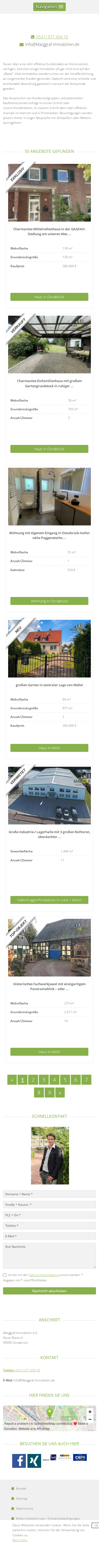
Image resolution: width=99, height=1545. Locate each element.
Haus (49, 296)
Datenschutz (24, 1508)
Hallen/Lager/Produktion (49, 900)
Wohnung (49, 601)
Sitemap (21, 1498)
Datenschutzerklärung (44, 1275)
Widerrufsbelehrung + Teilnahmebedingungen (48, 1518)
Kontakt (21, 1488)
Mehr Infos (19, 1540)
